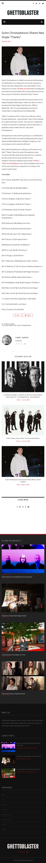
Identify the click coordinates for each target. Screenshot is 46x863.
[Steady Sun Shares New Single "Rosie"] (23, 598)
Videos (19, 400)
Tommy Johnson (9, 324)
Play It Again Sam (11, 325)
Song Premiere (6, 652)
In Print (4, 824)
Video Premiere (6, 574)
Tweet (28, 315)
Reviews (4, 810)
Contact (4, 829)
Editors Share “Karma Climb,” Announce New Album (23, 438)
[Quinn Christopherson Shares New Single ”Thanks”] (23, 62)
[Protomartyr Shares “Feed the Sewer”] (23, 676)
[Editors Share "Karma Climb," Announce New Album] (23, 421)
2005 (4, 163)
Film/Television (6, 814)
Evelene (36, 161)
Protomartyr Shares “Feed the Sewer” (13, 694)
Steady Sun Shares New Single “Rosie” (14, 616)
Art (3, 800)
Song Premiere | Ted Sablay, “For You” (14, 655)
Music (18, 484)
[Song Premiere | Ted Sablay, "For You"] (23, 637)
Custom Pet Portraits (8, 523)
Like (18, 315)
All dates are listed (24, 89)
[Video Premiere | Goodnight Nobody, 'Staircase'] (23, 559)
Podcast (4, 805)
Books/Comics (6, 819)
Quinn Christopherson (24, 325)
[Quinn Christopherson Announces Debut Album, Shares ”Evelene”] (23, 462)
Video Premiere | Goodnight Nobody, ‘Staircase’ (17, 577)
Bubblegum (14, 163)
